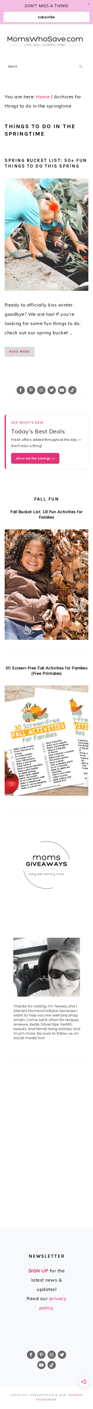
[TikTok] (72, 390)
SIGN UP (38, 1271)
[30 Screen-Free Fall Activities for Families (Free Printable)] (46, 742)
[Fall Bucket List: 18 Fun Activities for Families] (46, 586)
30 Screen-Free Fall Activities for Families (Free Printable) (46, 670)
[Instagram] (41, 390)
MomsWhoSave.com (45, 40)
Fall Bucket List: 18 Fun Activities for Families (46, 514)
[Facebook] (21, 390)
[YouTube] (62, 390)
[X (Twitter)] (52, 390)
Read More (19, 351)
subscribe (46, 17)
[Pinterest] (31, 390)
